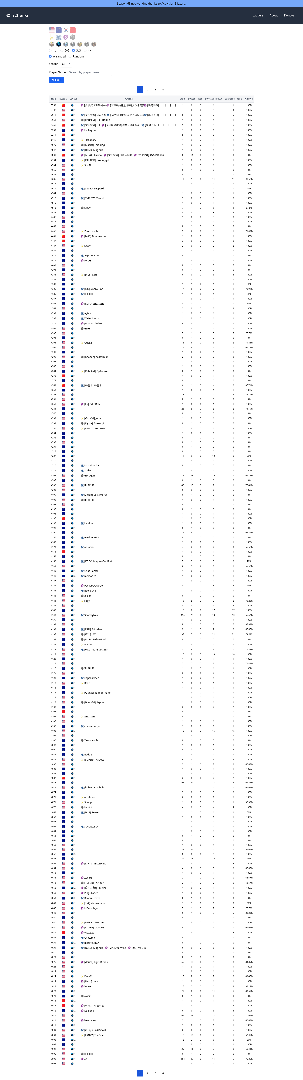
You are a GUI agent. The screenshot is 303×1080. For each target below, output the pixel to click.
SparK (87, 245)
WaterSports (91, 318)
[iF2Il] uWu (90, 634)
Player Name (57, 72)
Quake (88, 342)
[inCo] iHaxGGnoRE (95, 1030)
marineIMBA (91, 537)
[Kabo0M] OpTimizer (96, 371)
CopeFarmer (91, 678)
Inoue (87, 986)
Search (56, 80)
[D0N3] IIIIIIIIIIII (94, 303)
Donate (289, 15)
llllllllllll (88, 294)
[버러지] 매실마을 (94, 1005)
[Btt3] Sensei (91, 812)
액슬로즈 (89, 932)
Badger (88, 754)
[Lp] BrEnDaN (92, 404)
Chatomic (89, 937)
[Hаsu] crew (91, 981)
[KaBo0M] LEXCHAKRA (97, 120)
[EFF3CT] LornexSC (95, 428)
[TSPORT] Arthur (94, 882)
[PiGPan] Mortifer (94, 922)
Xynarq (88, 877)
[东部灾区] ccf (92, 125)
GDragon (89, 475)
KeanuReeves (92, 898)
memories (90, 576)
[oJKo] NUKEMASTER (96, 649)
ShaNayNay (91, 615)
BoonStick (90, 590)
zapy (87, 600)
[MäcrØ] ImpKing (94, 145)
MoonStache (91, 465)
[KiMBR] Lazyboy (94, 927)
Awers (88, 996)
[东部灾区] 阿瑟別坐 (94, 115)
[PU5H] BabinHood (95, 639)
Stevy (87, 207)
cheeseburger (92, 726)
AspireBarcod (92, 255)
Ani (86, 1059)
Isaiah (88, 595)
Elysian (88, 644)
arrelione (89, 797)
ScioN (87, 165)
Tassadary (90, 139)
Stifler (87, 470)
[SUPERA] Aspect (94, 759)
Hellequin (90, 130)
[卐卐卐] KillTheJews (94, 105)
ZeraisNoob (91, 231)
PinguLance (91, 893)
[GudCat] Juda (92, 418)
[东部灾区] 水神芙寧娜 (119, 155)
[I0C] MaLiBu (139, 947)
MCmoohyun (91, 908)
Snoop (88, 802)
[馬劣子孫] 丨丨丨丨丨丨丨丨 (162, 105)
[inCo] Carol (91, 274)
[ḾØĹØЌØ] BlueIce (95, 888)
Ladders (258, 15)
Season (54, 64)
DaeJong (89, 1010)
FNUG (87, 260)
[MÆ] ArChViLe (93, 323)
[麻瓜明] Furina (93, 155)
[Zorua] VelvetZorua (95, 494)
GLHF (87, 328)
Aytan (87, 313)
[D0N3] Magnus (93, 150)
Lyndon (88, 523)
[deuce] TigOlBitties (96, 962)
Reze (87, 683)
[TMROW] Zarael (94, 198)
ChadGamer (91, 571)
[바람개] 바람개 (93, 385)
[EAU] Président (93, 629)
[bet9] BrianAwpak (95, 236)
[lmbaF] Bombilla (94, 787)
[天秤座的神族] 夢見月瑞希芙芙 (126, 105)
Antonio (88, 547)
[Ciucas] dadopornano (97, 692)
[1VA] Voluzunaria (94, 903)
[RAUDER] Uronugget (96, 160)
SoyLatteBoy (91, 826)
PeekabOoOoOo (93, 585)
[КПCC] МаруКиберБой (98, 561)
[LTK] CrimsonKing (95, 863)
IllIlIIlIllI (89, 668)
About (274, 15)
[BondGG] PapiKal (94, 702)
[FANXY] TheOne (94, 1035)
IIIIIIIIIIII (89, 716)
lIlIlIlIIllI (89, 485)
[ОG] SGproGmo (93, 289)
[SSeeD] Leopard (94, 188)
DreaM (88, 976)
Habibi (88, 807)
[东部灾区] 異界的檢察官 (150, 155)
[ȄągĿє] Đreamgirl (95, 423)
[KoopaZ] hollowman (96, 357)
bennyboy (90, 1020)
